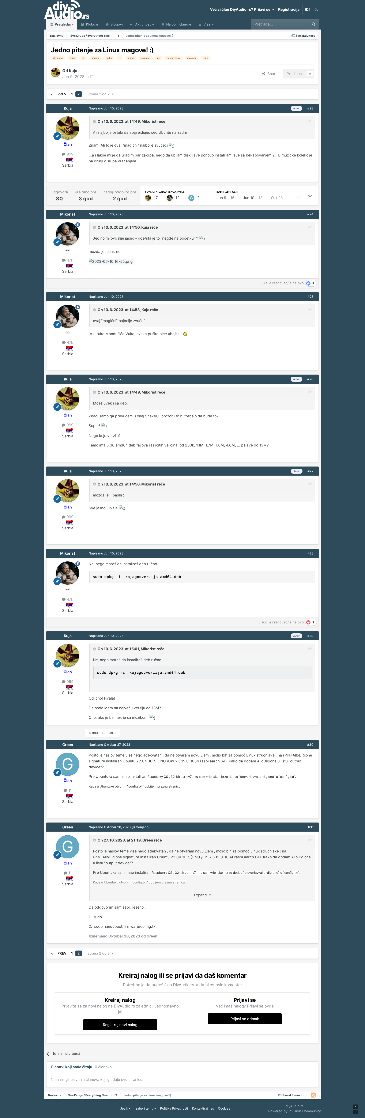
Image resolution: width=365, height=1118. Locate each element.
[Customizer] (307, 9)
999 (69, 154)
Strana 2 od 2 (99, 94)
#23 (310, 108)
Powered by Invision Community (294, 1111)
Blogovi (116, 24)
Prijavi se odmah (244, 1019)
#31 (310, 827)
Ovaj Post (294, 24)
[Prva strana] (52, 94)
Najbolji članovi (178, 24)
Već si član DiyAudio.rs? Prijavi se (241, 9)
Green (67, 744)
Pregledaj (62, 24)
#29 (310, 636)
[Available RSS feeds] (313, 1095)
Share (271, 73)
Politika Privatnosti (174, 1108)
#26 (310, 379)
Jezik (124, 1108)
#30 (310, 745)
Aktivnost (142, 24)
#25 (310, 297)
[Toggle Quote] (95, 121)
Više (206, 24)
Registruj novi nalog (120, 1024)
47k (69, 260)
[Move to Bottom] (355, 1112)
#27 (310, 471)
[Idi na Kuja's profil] (55, 72)
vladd (263, 622)
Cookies (224, 1108)
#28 (310, 553)
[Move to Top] (355, 1107)
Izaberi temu (144, 1108)
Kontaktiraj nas (203, 1108)
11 (69, 790)
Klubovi (91, 24)
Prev (62, 94)
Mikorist (149, 121)
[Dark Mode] (316, 9)
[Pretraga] (313, 24)
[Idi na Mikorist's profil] (170, 198)
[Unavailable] (111, 261)
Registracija (289, 9)
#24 (310, 214)
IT (91, 76)
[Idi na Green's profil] (191, 198)
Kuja (73, 70)
